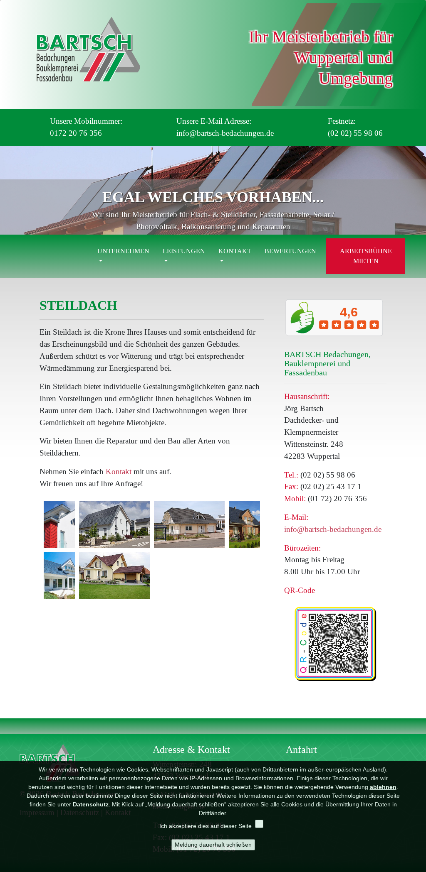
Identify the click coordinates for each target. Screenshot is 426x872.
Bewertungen (290, 251)
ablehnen (383, 787)
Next (415, 192)
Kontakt (234, 251)
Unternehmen (123, 251)
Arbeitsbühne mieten (366, 256)
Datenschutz (91, 804)
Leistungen (184, 251)
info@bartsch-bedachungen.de (332, 529)
